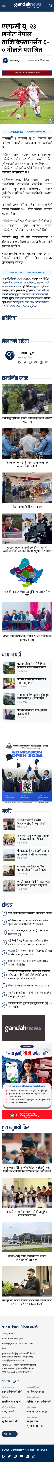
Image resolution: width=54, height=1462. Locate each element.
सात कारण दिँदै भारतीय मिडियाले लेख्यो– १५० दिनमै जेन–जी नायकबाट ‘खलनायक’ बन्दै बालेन (27, 1169)
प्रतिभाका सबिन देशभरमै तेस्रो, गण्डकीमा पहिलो (30, 913)
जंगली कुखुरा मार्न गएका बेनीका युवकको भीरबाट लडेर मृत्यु (27, 420)
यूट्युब (29, 291)
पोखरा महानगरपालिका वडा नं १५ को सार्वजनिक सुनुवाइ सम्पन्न (27, 638)
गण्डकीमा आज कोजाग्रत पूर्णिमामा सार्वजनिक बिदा (27, 593)
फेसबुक (5, 291)
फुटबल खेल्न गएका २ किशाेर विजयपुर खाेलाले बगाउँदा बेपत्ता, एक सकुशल (30, 953)
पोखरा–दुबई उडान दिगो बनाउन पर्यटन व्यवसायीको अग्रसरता (33, 853)
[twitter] (24, 363)
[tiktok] (33, 1456)
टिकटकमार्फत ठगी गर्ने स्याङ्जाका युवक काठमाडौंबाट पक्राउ (27, 464)
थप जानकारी (9, 1434)
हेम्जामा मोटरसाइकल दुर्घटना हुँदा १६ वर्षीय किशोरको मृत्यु (28, 932)
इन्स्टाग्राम (20, 291)
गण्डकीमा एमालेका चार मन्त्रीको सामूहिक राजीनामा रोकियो (33, 837)
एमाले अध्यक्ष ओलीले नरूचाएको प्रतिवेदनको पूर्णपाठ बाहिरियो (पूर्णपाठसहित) (33, 885)
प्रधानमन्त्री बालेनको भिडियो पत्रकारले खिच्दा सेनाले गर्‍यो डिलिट (31, 667)
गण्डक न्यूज (26, 353)
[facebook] (19, 363)
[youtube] (35, 363)
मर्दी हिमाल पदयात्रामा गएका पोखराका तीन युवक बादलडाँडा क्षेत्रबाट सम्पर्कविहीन (28, 922)
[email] (46, 363)
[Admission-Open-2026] (27, 773)
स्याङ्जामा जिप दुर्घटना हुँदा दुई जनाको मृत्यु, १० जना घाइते (33, 696)
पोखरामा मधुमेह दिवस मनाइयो (27, 506)
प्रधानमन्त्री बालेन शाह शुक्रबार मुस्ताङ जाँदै (32, 712)
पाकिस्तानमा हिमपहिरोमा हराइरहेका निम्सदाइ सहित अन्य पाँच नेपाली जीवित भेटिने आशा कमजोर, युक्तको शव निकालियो (29, 975)
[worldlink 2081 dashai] (27, 132)
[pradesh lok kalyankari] (27, 1080)
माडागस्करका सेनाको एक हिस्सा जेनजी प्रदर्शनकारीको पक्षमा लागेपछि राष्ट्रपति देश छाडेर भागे (27, 551)
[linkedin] (41, 363)
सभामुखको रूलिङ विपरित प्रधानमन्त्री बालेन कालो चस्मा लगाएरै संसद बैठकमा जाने (31, 870)
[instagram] (30, 363)
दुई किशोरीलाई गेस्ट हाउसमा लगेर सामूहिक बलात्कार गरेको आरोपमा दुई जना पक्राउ (28, 943)
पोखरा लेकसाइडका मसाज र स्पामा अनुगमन (31, 681)
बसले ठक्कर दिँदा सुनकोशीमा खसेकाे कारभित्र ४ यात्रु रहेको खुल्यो (29, 995)
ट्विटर (12, 291)
